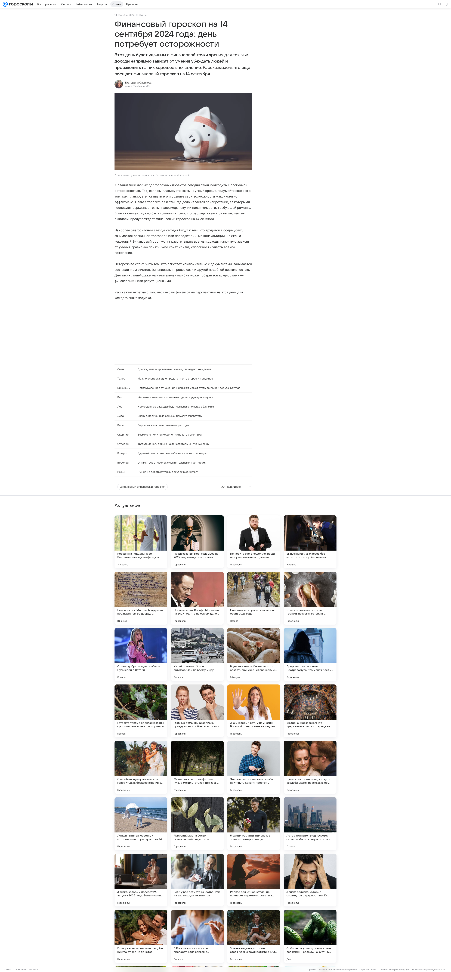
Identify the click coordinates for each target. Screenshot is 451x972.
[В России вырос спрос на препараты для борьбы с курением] (197, 936)
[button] (183, 132)
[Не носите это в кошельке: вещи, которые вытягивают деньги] (253, 541)
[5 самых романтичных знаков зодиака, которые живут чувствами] (253, 823)
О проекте (311, 969)
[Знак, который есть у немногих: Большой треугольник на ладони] (253, 710)
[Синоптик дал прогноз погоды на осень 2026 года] (253, 598)
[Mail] (5, 4)
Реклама (33, 969)
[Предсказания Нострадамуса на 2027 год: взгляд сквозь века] (197, 541)
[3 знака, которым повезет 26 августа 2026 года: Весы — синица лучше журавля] (141, 880)
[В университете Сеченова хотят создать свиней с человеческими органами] (253, 654)
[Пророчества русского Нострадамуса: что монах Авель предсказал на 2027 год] (310, 654)
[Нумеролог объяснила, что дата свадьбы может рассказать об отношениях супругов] (310, 767)
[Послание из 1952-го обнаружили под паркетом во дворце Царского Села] (141, 598)
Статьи (143, 15)
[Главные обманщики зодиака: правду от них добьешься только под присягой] (197, 710)
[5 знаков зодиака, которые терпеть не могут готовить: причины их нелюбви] (310, 598)
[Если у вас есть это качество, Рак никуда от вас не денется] (141, 936)
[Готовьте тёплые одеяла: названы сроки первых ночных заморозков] (141, 710)
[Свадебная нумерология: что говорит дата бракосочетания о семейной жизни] (141, 767)
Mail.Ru (7, 969)
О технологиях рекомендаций (394, 969)
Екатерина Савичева (138, 82)
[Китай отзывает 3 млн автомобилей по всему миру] (197, 654)
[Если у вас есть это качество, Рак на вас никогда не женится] (197, 880)
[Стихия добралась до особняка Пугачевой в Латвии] (141, 654)
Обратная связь (368, 969)
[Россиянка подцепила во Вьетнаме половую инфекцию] (141, 541)
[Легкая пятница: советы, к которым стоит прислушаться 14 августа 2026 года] (141, 823)
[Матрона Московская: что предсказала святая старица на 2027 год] (310, 710)
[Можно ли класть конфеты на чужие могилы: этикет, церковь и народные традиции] (197, 767)
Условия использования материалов (338, 969)
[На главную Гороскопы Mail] (20, 4)
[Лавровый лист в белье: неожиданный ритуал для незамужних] (197, 823)
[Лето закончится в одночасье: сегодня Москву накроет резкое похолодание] (310, 823)
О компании (20, 969)
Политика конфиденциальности (428, 969)
